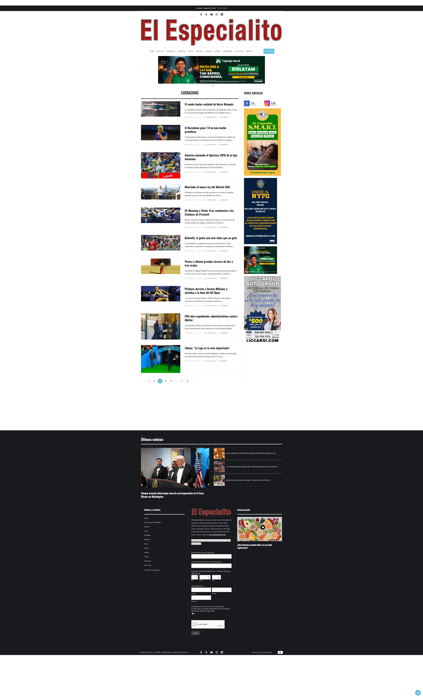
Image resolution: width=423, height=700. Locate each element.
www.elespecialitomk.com (217, 535)
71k (253, 103)
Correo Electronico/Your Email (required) (206, 562)
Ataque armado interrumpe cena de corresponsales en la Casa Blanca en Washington (172, 494)
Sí (194, 614)
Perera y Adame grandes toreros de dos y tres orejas (209, 263)
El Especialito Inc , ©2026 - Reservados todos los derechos (164, 652)
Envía (195, 633)
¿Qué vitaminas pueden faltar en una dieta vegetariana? (254, 546)
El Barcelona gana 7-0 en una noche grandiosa (205, 130)
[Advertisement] (205, 408)
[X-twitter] (206, 14)
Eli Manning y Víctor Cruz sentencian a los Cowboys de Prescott (209, 212)
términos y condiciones (262, 652)
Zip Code (194, 601)
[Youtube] (211, 14)
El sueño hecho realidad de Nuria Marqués (209, 104)
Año (213, 580)
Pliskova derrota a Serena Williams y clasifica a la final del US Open (206, 291)
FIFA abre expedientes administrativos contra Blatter (211, 318)
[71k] (247, 103)
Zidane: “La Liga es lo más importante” (207, 348)
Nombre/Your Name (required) (202, 553)
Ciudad (193, 593)
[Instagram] (216, 14)
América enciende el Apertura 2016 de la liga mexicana (211, 157)
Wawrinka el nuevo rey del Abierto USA (207, 187)
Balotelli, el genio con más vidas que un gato (211, 238)
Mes (200, 580)
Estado (214, 593)
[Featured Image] (175, 468)
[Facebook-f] (201, 14)
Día (192, 580)
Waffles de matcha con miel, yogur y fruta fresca (248, 480)
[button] (140, 69)
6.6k (273, 103)
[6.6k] (267, 103)
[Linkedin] (222, 14)
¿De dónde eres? (197, 586)
